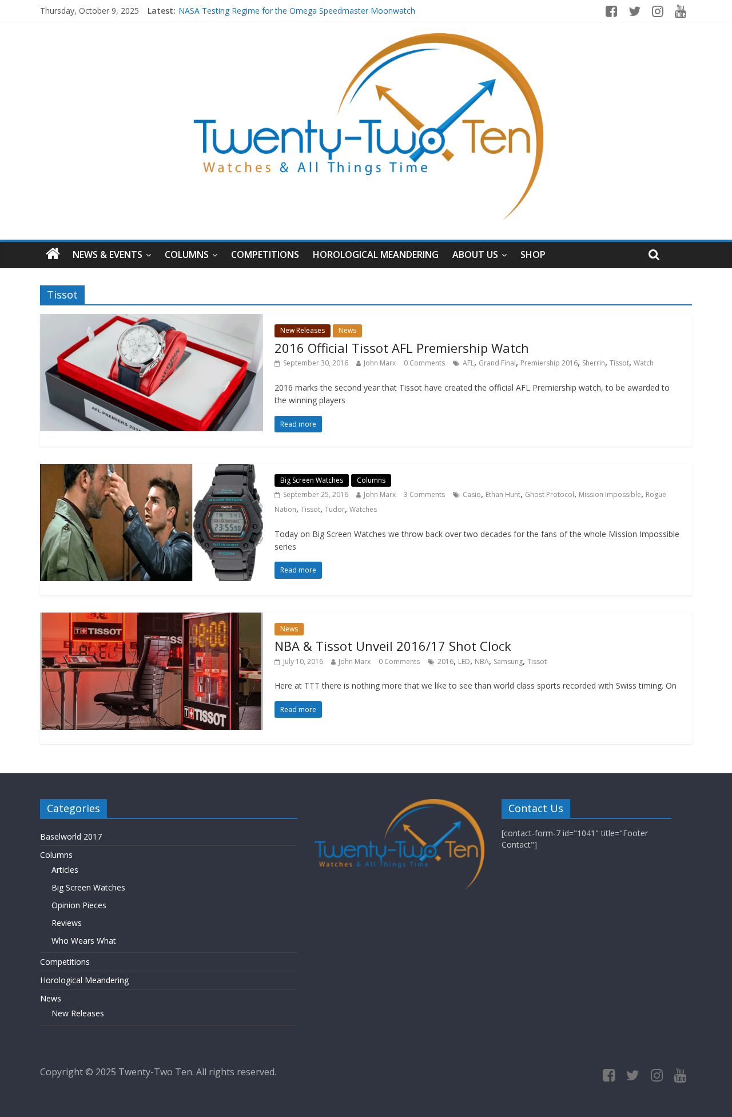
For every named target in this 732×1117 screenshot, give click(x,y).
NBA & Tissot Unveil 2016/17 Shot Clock (392, 645)
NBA (482, 661)
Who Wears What (83, 940)
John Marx (380, 363)
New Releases (302, 330)
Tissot (619, 363)
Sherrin (593, 363)
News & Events (107, 254)
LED (464, 661)
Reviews (66, 922)
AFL (468, 363)
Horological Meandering (376, 254)
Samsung (508, 661)
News (347, 330)
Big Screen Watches (311, 480)
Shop (533, 254)
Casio (472, 494)
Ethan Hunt (503, 494)
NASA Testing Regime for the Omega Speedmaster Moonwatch (296, 10)
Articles (64, 869)
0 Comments (424, 363)
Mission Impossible (610, 494)
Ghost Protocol (549, 494)
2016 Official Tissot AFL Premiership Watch (401, 347)
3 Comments (424, 494)
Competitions (265, 254)
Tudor (335, 509)
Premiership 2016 (549, 363)
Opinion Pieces (78, 905)
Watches (363, 509)
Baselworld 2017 (71, 836)
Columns (187, 254)
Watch (644, 363)
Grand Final (497, 363)
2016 (445, 661)
